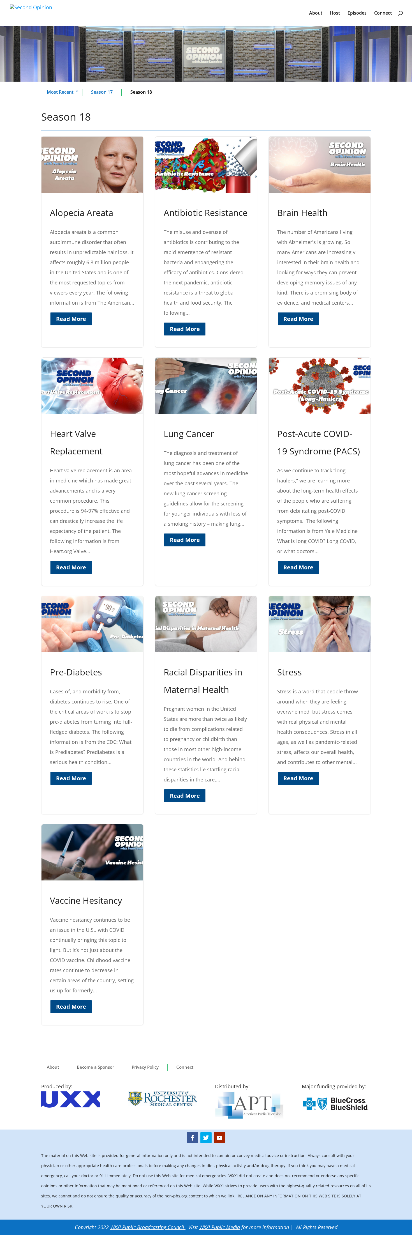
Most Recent (60, 92)
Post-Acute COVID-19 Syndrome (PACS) (320, 472)
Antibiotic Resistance (206, 242)
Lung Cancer (206, 472)
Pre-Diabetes (92, 705)
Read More (71, 319)
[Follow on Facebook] (192, 1137)
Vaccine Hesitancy (92, 924)
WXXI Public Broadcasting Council (147, 1227)
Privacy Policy (145, 1067)
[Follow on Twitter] (206, 1137)
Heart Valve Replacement (92, 472)
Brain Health (320, 242)
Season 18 (141, 92)
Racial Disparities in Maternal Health (206, 705)
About (315, 13)
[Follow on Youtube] (219, 1137)
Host (335, 13)
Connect (383, 13)
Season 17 (102, 92)
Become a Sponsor (95, 1067)
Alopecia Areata (92, 242)
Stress (320, 705)
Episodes (357, 13)
